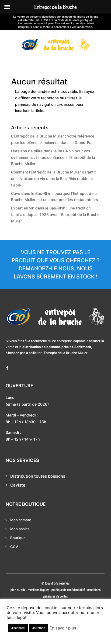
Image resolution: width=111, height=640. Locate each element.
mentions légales (39, 590)
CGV (14, 546)
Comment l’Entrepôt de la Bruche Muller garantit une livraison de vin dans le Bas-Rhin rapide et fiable (53, 178)
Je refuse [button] (38, 628)
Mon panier (19, 529)
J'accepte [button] (18, 628)
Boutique (18, 538)
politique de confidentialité (68, 590)
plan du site (18, 590)
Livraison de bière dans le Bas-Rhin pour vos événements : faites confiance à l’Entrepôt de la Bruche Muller (53, 157)
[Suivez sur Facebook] (7, 368)
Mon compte (20, 520)
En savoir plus (63, 628)
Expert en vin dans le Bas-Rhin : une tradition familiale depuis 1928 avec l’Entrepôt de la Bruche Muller (55, 214)
